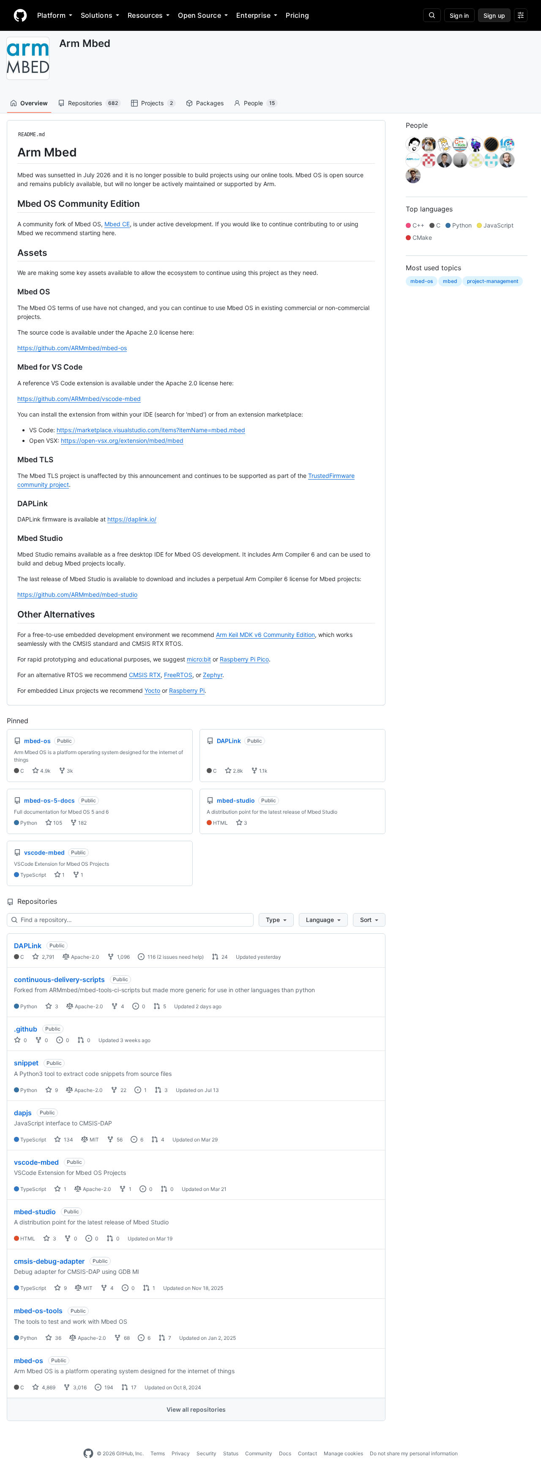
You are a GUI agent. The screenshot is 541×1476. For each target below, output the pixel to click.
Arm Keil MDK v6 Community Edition (265, 634)
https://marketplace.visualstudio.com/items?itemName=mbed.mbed (151, 429)
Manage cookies (343, 1453)
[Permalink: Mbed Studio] (11, 538)
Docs (285, 1453)
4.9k (45, 771)
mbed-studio (35, 1211)
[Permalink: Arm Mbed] (11, 152)
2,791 (48, 957)
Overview (34, 103)
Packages (210, 103)
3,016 (79, 1387)
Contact (307, 1453)
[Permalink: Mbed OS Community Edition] (11, 203)
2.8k (237, 771)
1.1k (263, 771)
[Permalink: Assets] (11, 252)
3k (69, 771)
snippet (26, 1063)
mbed (450, 281)
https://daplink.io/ (131, 519)
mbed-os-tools (38, 1310)
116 (151, 957)
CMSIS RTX (145, 674)
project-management (492, 281)
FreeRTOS (178, 674)
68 (126, 1338)
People (259, 103)
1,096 (123, 957)
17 (133, 1387)
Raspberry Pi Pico (244, 659)
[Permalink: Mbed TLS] (11, 460)
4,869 (48, 1387)
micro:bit (199, 659)
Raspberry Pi (187, 690)
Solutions (96, 15)
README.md (31, 134)
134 (68, 1139)
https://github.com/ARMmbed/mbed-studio (77, 594)
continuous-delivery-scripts (59, 979)
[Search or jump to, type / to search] (432, 15)
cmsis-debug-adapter (49, 1261)
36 (57, 1338)
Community (258, 1453)
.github (25, 1029)
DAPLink (27, 945)
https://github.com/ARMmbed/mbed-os (72, 347)
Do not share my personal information (414, 1453)
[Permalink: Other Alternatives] (11, 614)
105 (57, 823)
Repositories (93, 103)
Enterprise (253, 15)
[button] (276, 920)
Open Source (199, 15)
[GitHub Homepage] (88, 1453)
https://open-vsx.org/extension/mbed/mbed (122, 440)
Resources (145, 15)
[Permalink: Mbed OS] (11, 292)
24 (224, 957)
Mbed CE (117, 224)
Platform (51, 15)
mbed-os (28, 1360)
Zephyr (212, 674)
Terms (157, 1453)
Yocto (152, 690)
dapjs (23, 1112)
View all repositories (196, 1409)
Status (230, 1453)
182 (82, 823)
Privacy (181, 1453)
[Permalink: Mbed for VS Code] (11, 367)
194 (108, 1387)
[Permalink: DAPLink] (11, 504)
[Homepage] (20, 15)
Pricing (297, 15)
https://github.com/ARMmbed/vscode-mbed (79, 398)
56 (119, 1139)
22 (122, 1090)
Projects (157, 103)
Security (206, 1453)
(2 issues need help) (180, 957)
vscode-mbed (36, 1162)
